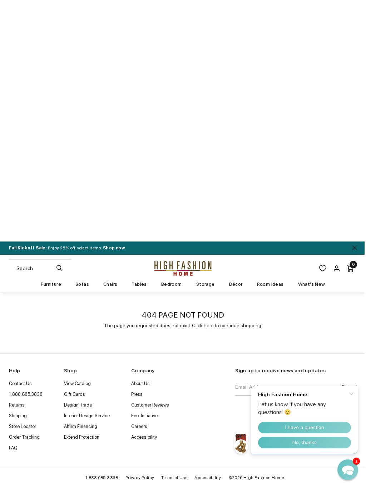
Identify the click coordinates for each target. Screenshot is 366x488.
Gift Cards (74, 394)
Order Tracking (24, 437)
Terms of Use (174, 477)
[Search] (59, 268)
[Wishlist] (323, 268)
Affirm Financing (80, 426)
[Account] (337, 268)
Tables (139, 284)
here (209, 325)
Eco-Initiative (144, 415)
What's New (311, 284)
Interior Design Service (87, 415)
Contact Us (20, 383)
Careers (139, 426)
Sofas (82, 284)
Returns (17, 405)
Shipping (18, 415)
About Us (140, 383)
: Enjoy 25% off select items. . (67, 247)
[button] (347, 469)
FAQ (13, 447)
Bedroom (171, 284)
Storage (205, 284)
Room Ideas (270, 284)
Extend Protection (81, 437)
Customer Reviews (150, 405)
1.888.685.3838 (26, 394)
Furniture (51, 284)
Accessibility (144, 437)
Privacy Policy (139, 477)
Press (137, 394)
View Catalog (77, 383)
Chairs (110, 284)
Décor (236, 284)
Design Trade (78, 405)
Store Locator (22, 426)
